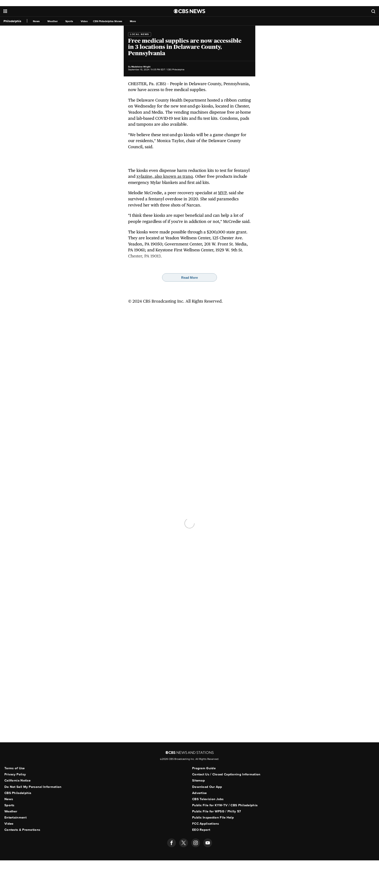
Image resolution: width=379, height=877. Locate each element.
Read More (189, 277)
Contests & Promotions (22, 830)
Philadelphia (12, 21)
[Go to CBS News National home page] (189, 11)
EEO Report (201, 830)
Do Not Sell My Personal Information (33, 787)
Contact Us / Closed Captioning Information (226, 774)
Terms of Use (14, 768)
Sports (69, 21)
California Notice (17, 780)
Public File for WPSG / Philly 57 (216, 811)
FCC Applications (205, 824)
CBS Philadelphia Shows (108, 21)
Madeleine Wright (140, 66)
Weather (52, 21)
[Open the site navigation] (65, 11)
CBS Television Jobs (208, 799)
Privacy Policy (15, 774)
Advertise (199, 793)
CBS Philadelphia (17, 793)
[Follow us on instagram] (195, 842)
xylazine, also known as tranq (164, 176)
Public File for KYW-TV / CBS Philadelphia (224, 805)
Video (84, 21)
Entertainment (15, 817)
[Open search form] (373, 11)
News (36, 21)
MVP (222, 192)
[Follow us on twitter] (183, 842)
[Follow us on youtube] (207, 842)
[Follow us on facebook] (171, 842)
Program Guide (204, 768)
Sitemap (198, 780)
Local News (139, 34)
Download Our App (207, 787)
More (133, 21)
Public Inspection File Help (213, 817)
